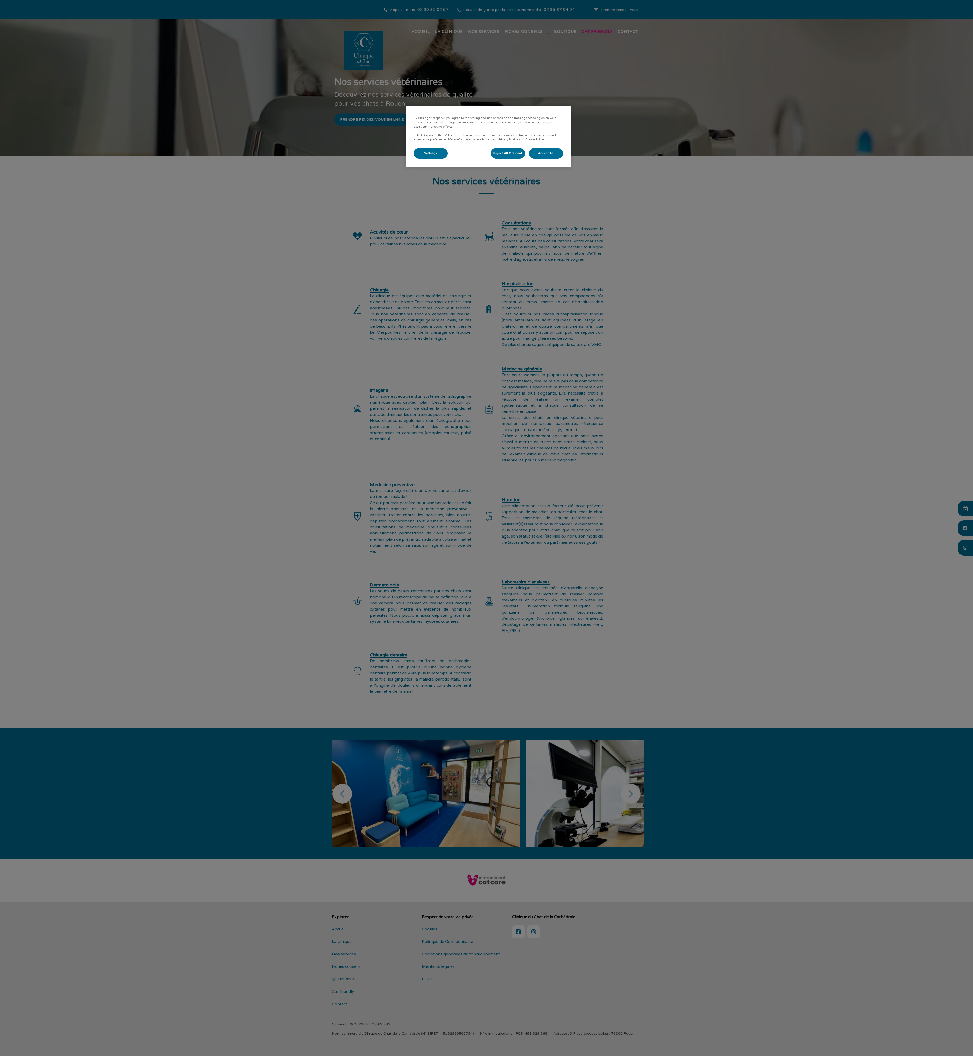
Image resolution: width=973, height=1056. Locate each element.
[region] (488, 136)
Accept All (546, 153)
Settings (430, 153)
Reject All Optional (507, 153)
